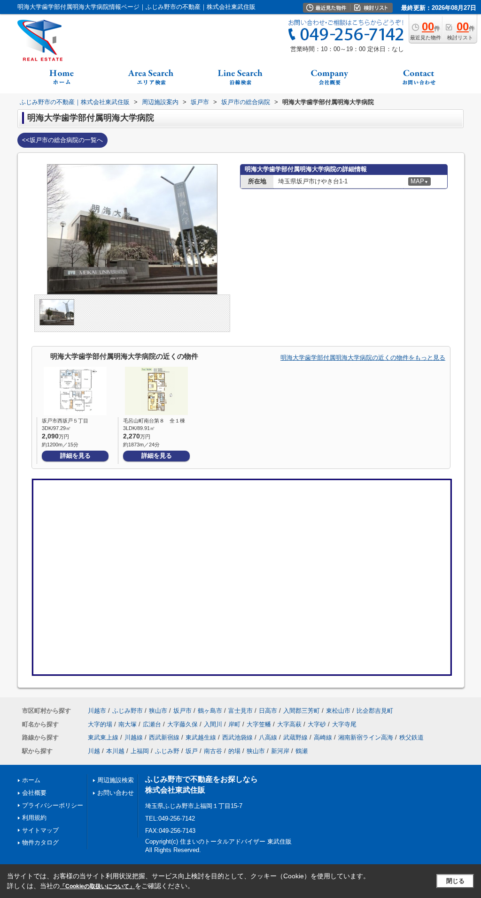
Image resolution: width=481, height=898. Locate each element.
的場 (234, 751)
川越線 (133, 737)
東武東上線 (103, 737)
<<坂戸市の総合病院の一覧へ (62, 139)
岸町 (234, 724)
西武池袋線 (237, 737)
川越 (94, 751)
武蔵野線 (295, 737)
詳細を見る (75, 455)
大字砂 (317, 724)
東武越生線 (201, 737)
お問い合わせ (115, 792)
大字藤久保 (182, 724)
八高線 (268, 737)
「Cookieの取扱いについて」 (97, 886)
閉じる (455, 880)
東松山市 (338, 710)
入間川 (213, 724)
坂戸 (192, 751)
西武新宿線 (164, 737)
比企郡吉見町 (375, 710)
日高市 (268, 710)
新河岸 (280, 751)
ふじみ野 (167, 751)
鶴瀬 (301, 751)
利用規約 (34, 817)
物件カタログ (40, 842)
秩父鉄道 (411, 737)
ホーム (31, 780)
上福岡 (140, 751)
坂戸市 (182, 710)
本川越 (115, 751)
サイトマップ (40, 830)
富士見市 (240, 710)
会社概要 (34, 792)
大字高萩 (289, 724)
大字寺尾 (344, 724)
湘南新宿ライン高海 (365, 737)
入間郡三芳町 (301, 710)
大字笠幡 (259, 724)
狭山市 (158, 710)
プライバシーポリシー (52, 805)
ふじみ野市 (127, 710)
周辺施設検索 (115, 780)
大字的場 (100, 724)
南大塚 (127, 724)
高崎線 (323, 737)
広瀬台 (152, 724)
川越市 (97, 710)
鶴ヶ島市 (210, 710)
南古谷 (213, 751)
